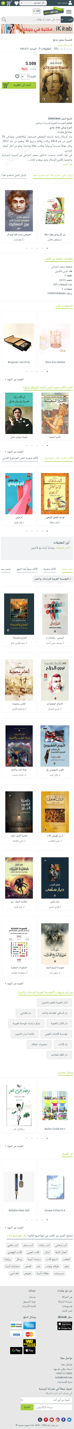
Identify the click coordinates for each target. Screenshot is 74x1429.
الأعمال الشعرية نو (55, 704)
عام (38, 1266)
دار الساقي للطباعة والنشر (54, 1013)
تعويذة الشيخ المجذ (55, 968)
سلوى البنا (54, 973)
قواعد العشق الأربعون (55, 518)
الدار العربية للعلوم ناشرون (54, 1002)
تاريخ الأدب (51, 1259)
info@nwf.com (63, 1378)
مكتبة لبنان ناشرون (24, 1034)
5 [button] (27, 248)
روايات (7, 1259)
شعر (67, 1266)
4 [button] (32, 248)
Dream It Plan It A (55, 1211)
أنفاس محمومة (19, 704)
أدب (9, 1236)
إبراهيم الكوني (18, 709)
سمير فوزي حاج (18, 643)
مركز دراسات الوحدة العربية (26, 1023)
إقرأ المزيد (67, 164)
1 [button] (47, 248)
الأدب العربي (33, 1252)
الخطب (66, 1259)
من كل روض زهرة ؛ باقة (54, 235)
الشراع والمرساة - (19, 638)
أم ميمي (19, 518)
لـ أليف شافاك (55, 523)
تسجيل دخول (62, 3)
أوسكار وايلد (64, 45)
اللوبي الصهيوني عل (55, 770)
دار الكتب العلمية (59, 1023)
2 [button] (42, 248)
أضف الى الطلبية (22, 85)
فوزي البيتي (54, 907)
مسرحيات (59, 1273)
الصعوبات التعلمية (19, 968)
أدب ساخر (28, 1245)
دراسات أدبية (34, 1259)
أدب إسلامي (61, 1245)
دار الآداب (62, 1044)
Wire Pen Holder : (54, 362)
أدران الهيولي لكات (55, 836)
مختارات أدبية (12, 1266)
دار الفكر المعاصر (59, 1055)
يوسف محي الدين (54, 643)
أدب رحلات (44, 1245)
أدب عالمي (12, 1245)
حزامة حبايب (18, 775)
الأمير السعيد (55, 437)
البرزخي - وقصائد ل (55, 638)
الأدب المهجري (15, 1252)
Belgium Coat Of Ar (19, 362)
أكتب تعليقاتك (62, 548)
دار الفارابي (25, 1013)
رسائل (19, 1259)
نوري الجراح (54, 709)
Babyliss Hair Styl (19, 1211)
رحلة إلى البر (19, 1129)
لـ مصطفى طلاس (54, 240)
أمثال (47, 1252)
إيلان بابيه (54, 775)
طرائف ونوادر (52, 1266)
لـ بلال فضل (19, 523)
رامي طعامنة (18, 841)
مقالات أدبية (43, 1273)
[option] (55, 213)
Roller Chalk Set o (55, 1129)
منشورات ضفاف (39, 1044)
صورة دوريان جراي (18, 437)
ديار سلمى (55, 902)
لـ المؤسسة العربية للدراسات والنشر (53, 579)
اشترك (27, 1407)
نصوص (27, 1273)
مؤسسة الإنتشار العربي (56, 1034)
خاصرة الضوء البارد (19, 836)
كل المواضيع (19, 1236)
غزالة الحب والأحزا (19, 770)
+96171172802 (64, 1374)
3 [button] (37, 248)
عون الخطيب (54, 841)
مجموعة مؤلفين (18, 973)
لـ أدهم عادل (19, 240)
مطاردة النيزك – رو (19, 902)
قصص (28, 1266)
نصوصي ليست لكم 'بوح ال (19, 235)
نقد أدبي (14, 1273)
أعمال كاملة (61, 1252)
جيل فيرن (18, 907)
